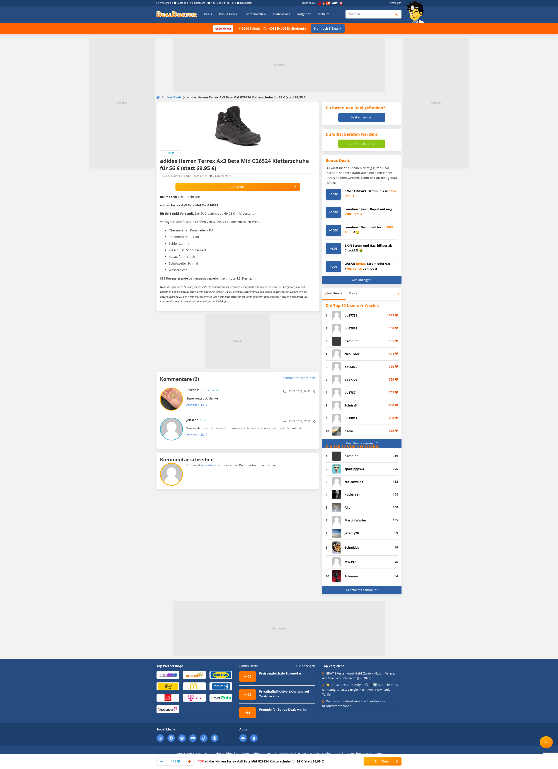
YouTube (216, 2)
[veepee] (168, 709)
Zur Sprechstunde (362, 144)
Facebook (182, 2)
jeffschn (196, 420)
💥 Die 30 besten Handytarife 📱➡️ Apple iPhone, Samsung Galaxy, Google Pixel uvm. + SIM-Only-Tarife (360, 689)
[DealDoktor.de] (177, 14)
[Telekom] (194, 697)
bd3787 (350, 392)
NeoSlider (352, 354)
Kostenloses (281, 14)
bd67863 (351, 328)
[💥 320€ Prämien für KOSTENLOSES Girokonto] (223, 28)
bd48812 (351, 418)
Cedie (349, 431)
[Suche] (396, 14)
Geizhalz (203, 390)
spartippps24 (354, 469)
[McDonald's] (194, 686)
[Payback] (221, 686)
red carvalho (354, 482)
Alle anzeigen (362, 280)
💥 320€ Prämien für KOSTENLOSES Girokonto (271, 28)
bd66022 (351, 367)
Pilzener (202, 176)
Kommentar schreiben (298, 378)
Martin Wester (355, 520)
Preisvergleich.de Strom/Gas (280, 673)
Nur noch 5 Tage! (326, 28)
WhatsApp (165, 2)
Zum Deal (237, 187)
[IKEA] (221, 674)
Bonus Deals (228, 14)
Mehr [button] (322, 14)
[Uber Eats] (221, 697)
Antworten (192, 404)
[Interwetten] (168, 686)
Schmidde (352, 547)
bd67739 (351, 315)
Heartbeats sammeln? (362, 443)
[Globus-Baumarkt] (194, 674)
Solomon (351, 576)
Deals (208, 14)
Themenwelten (255, 14)
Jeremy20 (352, 533)
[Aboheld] (168, 674)
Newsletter (246, 2)
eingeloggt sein (212, 465)
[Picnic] (168, 697)
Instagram (199, 2)
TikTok (230, 2)
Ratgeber (304, 14)
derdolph (351, 341)
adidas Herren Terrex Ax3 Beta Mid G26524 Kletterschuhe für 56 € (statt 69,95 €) (261, 761)
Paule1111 (352, 494)
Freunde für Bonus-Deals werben (283, 709)
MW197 (350, 562)
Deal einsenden (361, 117)
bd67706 (351, 380)
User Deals (173, 97)
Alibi (348, 507)
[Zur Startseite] (416, 12)
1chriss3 (351, 405)
